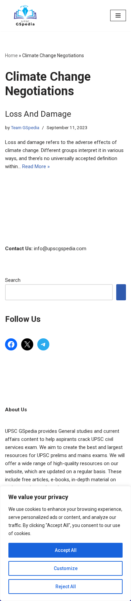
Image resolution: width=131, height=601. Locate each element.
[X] (27, 344)
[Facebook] (11, 344)
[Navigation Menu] (118, 15)
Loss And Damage (38, 114)
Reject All (65, 586)
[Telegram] (43, 344)
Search (12, 280)
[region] (65, 543)
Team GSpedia (25, 127)
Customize (66, 568)
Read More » (36, 166)
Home (11, 55)
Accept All (66, 550)
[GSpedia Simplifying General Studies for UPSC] (25, 16)
